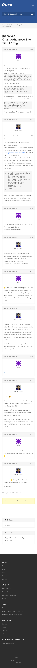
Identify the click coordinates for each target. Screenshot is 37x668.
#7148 (31, 380)
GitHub (4, 634)
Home (4, 566)
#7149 (31, 434)
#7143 (31, 208)
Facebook (5, 624)
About (4, 572)
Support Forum (6, 592)
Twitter (4, 627)
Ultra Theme (11, 25)
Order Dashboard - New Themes (12, 614)
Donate (4, 579)
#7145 (31, 271)
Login (4, 598)
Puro (21, 658)
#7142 (31, 119)
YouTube (4, 630)
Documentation (6, 588)
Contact (4, 576)
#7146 (31, 308)
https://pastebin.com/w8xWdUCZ (15, 153)
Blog (3, 569)
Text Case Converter (8, 643)
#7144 (31, 237)
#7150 (31, 463)
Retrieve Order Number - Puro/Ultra (12, 611)
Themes (4, 608)
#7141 (31, 49)
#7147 (31, 356)
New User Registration (9, 595)
